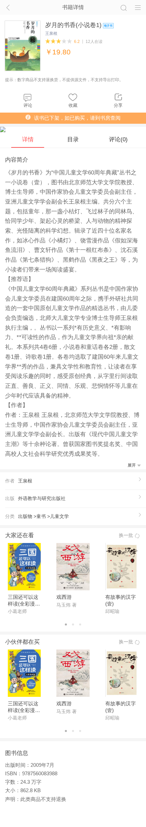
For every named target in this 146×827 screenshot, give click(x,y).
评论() (118, 139)
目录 (73, 139)
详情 (28, 139)
